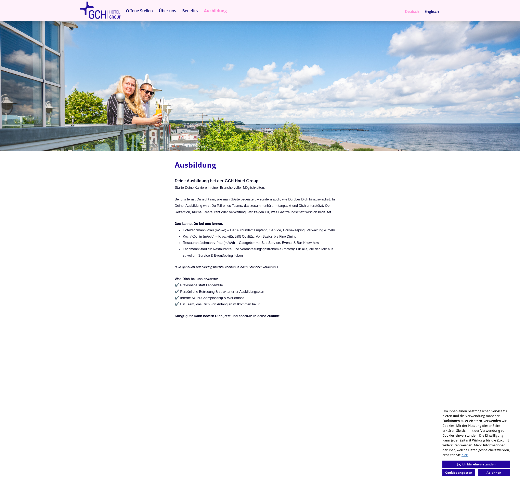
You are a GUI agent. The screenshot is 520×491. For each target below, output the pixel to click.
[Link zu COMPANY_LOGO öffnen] (100, 10)
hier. (465, 455)
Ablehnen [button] (493, 473)
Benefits (190, 10)
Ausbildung (215, 10)
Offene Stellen (139, 10)
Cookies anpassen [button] (458, 473)
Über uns (167, 10)
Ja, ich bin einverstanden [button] (476, 464)
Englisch (432, 11)
